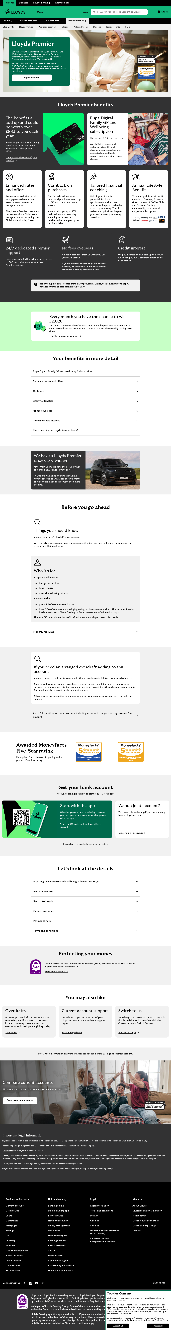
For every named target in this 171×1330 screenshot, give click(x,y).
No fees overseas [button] (42, 413)
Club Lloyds (8, 27)
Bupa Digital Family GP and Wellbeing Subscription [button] (62, 373)
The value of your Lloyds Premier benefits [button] (57, 432)
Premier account (123, 1054)
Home (7, 21)
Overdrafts (8, 1151)
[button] (162, 12)
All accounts (52, 21)
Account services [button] (43, 893)
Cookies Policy (161, 1320)
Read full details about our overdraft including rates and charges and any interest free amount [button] (82, 717)
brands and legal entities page (102, 1309)
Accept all (118, 1326)
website (103, 844)
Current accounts (28, 21)
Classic (65, 27)
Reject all (158, 1326)
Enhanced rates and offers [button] (48, 383)
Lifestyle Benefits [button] (43, 403)
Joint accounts (113, 27)
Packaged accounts (47, 27)
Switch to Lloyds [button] (43, 903)
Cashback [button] (39, 393)
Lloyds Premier (26, 27)
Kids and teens (81, 27)
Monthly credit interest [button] (46, 422)
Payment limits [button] (42, 923)
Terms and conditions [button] (45, 933)
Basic (127, 27)
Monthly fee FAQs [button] (43, 634)
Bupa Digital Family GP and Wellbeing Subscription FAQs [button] (66, 883)
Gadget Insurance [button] (43, 913)
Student (97, 27)
